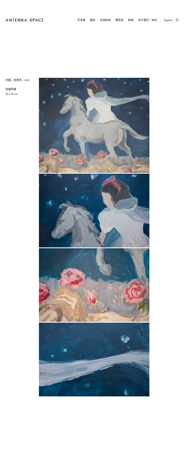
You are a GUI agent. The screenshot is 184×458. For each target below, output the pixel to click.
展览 (92, 20)
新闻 (130, 20)
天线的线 (105, 20)
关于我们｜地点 (147, 20)
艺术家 (81, 20)
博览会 (119, 20)
